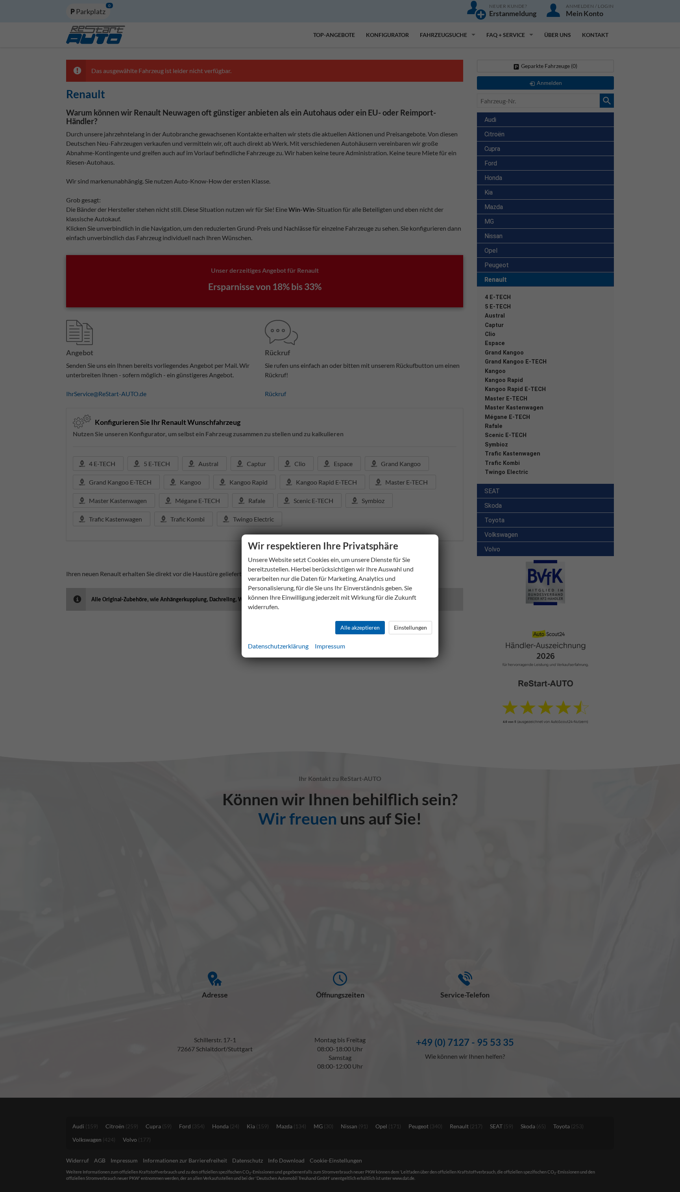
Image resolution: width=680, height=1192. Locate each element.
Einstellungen (410, 627)
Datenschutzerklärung (278, 646)
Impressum (330, 646)
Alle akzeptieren (360, 627)
